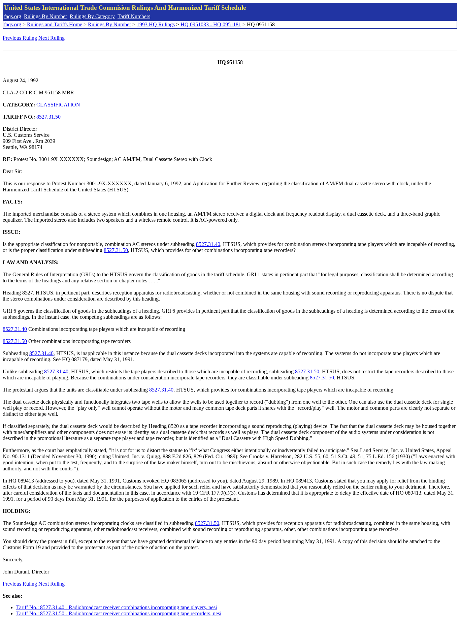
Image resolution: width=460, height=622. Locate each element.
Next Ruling (51, 38)
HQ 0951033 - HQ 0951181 (210, 24)
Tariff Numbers (134, 16)
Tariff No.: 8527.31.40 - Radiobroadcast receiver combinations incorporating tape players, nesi (116, 607)
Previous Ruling (20, 38)
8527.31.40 (208, 244)
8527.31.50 (48, 117)
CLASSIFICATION (58, 104)
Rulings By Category (92, 16)
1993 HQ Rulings (156, 24)
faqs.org (12, 16)
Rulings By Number (45, 16)
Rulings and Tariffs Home (54, 24)
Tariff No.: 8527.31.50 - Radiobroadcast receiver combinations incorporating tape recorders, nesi (118, 613)
